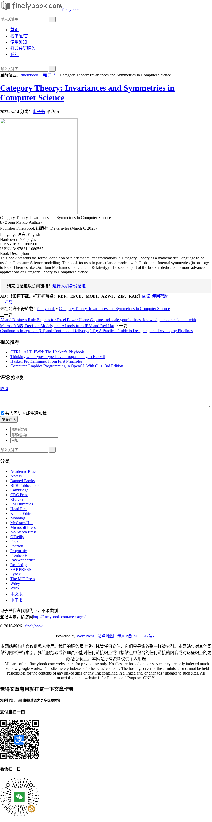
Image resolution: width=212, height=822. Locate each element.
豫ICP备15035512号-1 (136, 636)
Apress (16, 476)
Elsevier (17, 499)
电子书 (49, 75)
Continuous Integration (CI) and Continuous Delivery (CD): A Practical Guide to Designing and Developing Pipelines (96, 330)
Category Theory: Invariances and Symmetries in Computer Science (114, 308)
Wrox (14, 588)
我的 (14, 54)
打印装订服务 (22, 48)
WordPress (84, 636)
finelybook (71, 9)
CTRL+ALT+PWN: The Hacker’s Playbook (47, 352)
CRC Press (19, 495)
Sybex (15, 574)
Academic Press (23, 471)
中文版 (16, 594)
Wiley (15, 583)
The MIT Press (22, 579)
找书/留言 (19, 36)
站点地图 (105, 636)
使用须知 (18, 42)
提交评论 (9, 419)
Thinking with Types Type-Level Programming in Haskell (57, 356)
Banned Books (22, 481)
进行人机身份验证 (69, 286)
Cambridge (19, 490)
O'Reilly (17, 537)
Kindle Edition (22, 513)
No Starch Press (23, 532)
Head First (18, 509)
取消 (4, 389)
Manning (17, 518)
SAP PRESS (20, 569)
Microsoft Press (23, 527)
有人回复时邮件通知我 (26, 413)
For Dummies (21, 504)
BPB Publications (24, 485)
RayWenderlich (23, 560)
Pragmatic (18, 551)
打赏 (6, 302)
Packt (14, 541)
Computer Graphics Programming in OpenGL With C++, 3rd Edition (66, 366)
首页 (14, 29)
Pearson (16, 546)
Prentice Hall (21, 555)
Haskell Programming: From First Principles (46, 361)
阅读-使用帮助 (155, 296)
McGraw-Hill (21, 523)
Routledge (18, 565)
